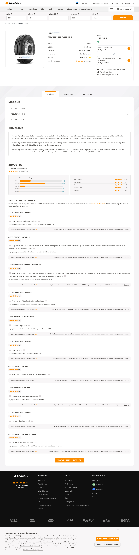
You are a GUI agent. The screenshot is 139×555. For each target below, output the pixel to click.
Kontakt (115, 3)
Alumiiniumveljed (71, 487)
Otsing (123, 18)
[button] (38, 181)
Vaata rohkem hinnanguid (69, 460)
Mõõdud (50, 94)
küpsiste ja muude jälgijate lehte (33, 550)
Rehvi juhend (42, 484)
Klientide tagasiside (100, 3)
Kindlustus (41, 480)
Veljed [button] (21, 9)
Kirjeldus (68, 94)
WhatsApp (99, 484)
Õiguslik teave (43, 494)
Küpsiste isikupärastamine (107, 544)
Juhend (60, 9)
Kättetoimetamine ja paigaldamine (79, 9)
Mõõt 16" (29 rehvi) (17, 114)
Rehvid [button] (10, 9)
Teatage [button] (126, 229)
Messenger (99, 489)
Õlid (42, 9)
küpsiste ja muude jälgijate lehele (30, 546)
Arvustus (87, 94)
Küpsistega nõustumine (107, 539)
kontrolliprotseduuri (98, 204)
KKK (93, 497)
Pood (50, 9)
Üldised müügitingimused (47, 498)
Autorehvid (69, 480)
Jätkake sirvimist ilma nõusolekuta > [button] (127, 530)
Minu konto (129, 3)
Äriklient (85, 3)
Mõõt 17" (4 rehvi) (17, 119)
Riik (39, 502)
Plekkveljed (69, 484)
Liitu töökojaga (43, 491)
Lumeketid (33, 9)
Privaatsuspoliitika (44, 505)
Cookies (40, 509)
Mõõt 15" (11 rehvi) (17, 108)
